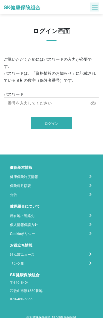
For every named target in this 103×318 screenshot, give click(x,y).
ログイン (51, 123)
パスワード (14, 94)
